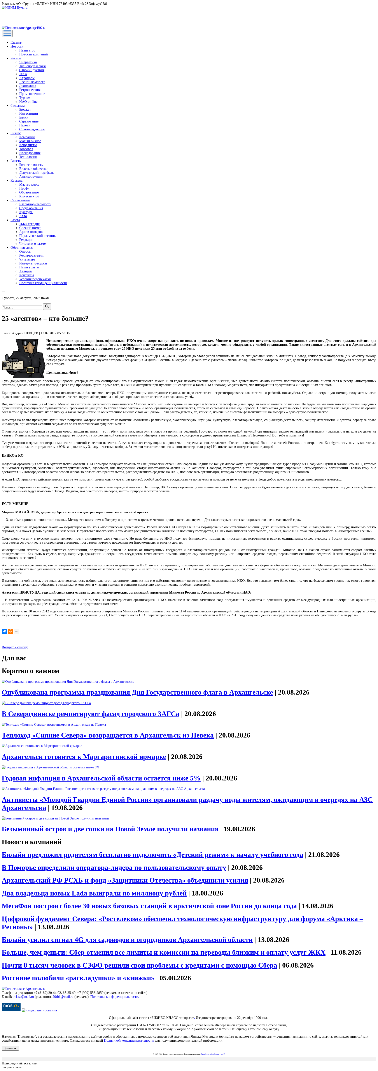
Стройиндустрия (31, 70)
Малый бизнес (30, 141)
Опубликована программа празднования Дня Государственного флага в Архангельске (137, 692)
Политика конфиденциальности (43, 283)
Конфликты (28, 145)
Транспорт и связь (32, 66)
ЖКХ (23, 74)
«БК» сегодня (29, 224)
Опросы (25, 251)
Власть (15, 161)
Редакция (26, 239)
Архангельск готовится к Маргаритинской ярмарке (84, 757)
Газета (15, 220)
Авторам (25, 271)
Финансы (17, 105)
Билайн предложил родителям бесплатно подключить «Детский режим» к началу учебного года (152, 854)
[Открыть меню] (7, 33)
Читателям (27, 259)
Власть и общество (33, 168)
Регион (15, 58)
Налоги (24, 125)
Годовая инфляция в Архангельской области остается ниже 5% (101, 778)
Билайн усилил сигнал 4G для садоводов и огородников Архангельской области (127, 939)
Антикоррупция (31, 176)
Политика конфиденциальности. (114, 996)
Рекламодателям (31, 255)
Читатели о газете (32, 243)
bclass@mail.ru (23, 996)
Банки (23, 117)
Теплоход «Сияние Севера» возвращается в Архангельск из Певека (108, 735)
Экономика (27, 86)
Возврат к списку (15, 647)
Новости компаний (33, 54)
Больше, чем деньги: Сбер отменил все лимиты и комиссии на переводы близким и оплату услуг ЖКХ (164, 952)
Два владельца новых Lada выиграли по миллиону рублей (94, 893)
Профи (24, 188)
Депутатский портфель (36, 172)
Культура (26, 212)
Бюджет (25, 109)
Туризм (24, 97)
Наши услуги (29, 267)
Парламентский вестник (37, 236)
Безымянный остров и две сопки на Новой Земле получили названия (110, 829)
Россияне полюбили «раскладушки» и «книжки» (78, 978)
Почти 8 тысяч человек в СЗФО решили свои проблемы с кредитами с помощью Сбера (139, 965)
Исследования (29, 153)
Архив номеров (31, 232)
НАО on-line (28, 101)
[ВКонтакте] (4, 631)
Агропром (27, 78)
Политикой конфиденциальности (129, 1040)
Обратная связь (21, 247)
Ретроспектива (30, 90)
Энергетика (28, 62)
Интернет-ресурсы (33, 263)
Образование (29, 192)
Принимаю (10, 1048)
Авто (23, 216)
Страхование (28, 121)
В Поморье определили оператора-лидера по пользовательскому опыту (114, 867)
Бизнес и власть (31, 165)
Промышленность (32, 94)
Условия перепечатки (35, 279)
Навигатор (27, 50)
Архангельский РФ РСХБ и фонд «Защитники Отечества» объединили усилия (125, 880)
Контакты (26, 275)
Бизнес (15, 133)
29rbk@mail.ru (63, 996)
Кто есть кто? (29, 196)
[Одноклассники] (10, 631)
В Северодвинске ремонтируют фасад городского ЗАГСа (90, 714)
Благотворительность (35, 204)
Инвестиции (28, 113)
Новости (16, 46)
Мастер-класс (29, 184)
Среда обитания (31, 208)
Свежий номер (30, 228)
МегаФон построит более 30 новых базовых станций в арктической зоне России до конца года (149, 906)
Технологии (28, 157)
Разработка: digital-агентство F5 (213, 1054)
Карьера (16, 180)
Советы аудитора (32, 129)
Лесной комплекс (32, 82)
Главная (16, 42)
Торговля (26, 149)
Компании (27, 137)
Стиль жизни (20, 200)
